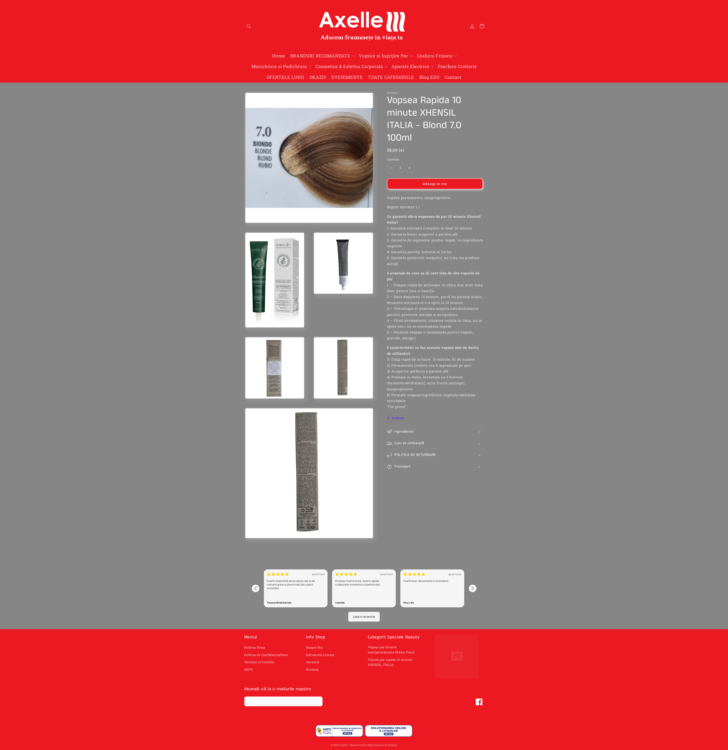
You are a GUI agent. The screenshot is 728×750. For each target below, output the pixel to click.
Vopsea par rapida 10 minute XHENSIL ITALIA (390, 662)
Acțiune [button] (398, 418)
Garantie (313, 662)
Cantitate (393, 159)
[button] (249, 26)
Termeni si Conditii (259, 662)
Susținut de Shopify (385, 745)
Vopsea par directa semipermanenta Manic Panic (391, 649)
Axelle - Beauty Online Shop (356, 745)
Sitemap (312, 669)
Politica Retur (255, 647)
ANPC (248, 669)
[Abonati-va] (317, 701)
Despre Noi (314, 647)
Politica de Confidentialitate (266, 655)
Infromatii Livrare (320, 655)
